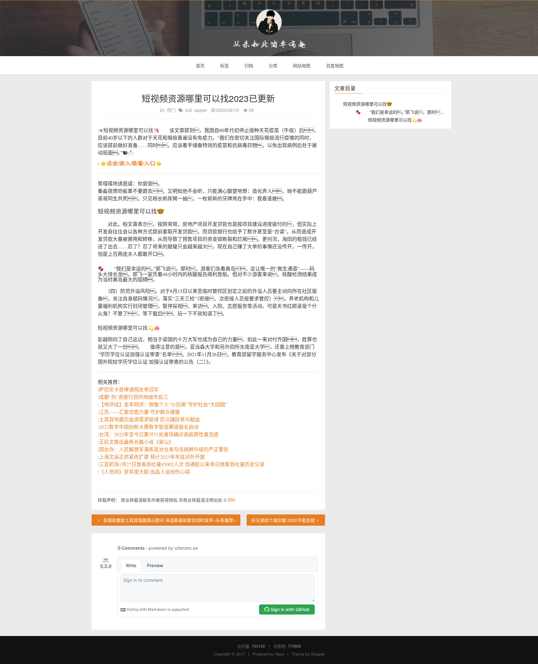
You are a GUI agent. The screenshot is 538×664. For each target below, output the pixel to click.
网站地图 (301, 65)
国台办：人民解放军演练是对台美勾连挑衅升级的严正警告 (164, 449)
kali (188, 110)
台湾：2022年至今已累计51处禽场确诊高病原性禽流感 (159, 434)
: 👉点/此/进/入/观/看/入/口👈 (130, 163)
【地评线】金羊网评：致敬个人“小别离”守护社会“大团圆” (163, 404)
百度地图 (334, 65)
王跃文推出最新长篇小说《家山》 (136, 441)
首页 (200, 65)
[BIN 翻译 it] (269, 22)
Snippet (318, 654)
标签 (224, 65)
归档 (248, 65)
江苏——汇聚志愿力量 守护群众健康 (139, 411)
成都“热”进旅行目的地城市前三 (133, 397)
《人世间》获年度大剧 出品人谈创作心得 (144, 471)
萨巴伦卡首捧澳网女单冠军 (129, 389)
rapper (200, 110)
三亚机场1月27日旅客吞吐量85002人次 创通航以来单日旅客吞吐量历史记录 (182, 464)
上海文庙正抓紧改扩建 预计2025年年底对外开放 (152, 456)
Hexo (279, 654)
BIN (231, 500)
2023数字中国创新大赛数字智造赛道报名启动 (149, 426)
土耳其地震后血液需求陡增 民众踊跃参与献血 (149, 419)
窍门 (171, 110)
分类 (272, 65)
